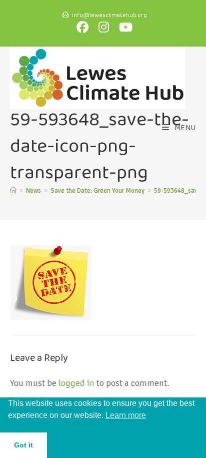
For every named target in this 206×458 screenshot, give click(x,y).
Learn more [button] (126, 415)
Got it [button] (23, 445)
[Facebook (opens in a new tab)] (85, 27)
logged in (76, 382)
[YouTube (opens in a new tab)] (124, 27)
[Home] (13, 191)
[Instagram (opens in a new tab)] (106, 27)
